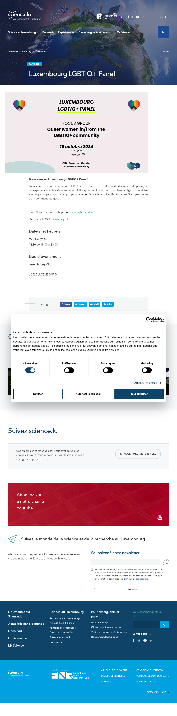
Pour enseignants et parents (94, 32)
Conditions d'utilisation (150, 670)
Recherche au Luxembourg (65, 618)
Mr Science (123, 32)
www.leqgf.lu (61, 219)
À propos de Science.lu (114, 670)
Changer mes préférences (138, 454)
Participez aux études (61, 632)
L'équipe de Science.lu (113, 676)
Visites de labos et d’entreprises (109, 632)
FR (166, 17)
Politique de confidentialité (152, 676)
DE (161, 17)
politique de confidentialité (137, 578)
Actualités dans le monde (26, 624)
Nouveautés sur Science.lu (19, 614)
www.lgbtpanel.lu (82, 212)
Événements (41, 51)
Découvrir (48, 32)
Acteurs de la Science (62, 623)
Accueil (165, 51)
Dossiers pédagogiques (104, 637)
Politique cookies (146, 681)
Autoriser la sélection (88, 393)
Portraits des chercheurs (63, 627)
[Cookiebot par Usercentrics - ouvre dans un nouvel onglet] (148, 319)
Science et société (60, 637)
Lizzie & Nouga (99, 622)
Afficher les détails (145, 382)
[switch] (69, 370)
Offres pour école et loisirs (106, 627)
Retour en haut (156, 692)
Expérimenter (66, 32)
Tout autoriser (139, 393)
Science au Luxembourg (22, 32)
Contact (106, 681)
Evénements (56, 642)
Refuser (38, 393)
